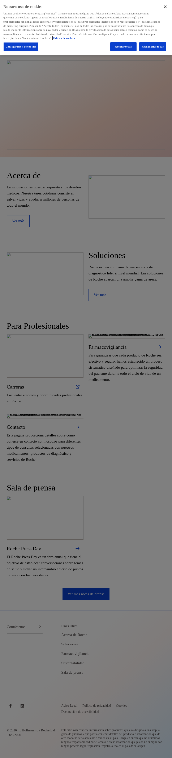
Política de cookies (64, 38)
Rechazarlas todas (153, 46)
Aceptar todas (123, 46)
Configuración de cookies (21, 46)
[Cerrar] (165, 6)
